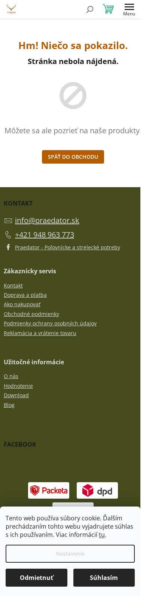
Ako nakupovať (22, 304)
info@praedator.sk (47, 220)
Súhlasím (104, 578)
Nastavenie (70, 553)
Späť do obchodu (73, 156)
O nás (11, 376)
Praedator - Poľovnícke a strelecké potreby (67, 247)
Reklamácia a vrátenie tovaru (40, 333)
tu (102, 534)
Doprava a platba (25, 294)
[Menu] (129, 9)
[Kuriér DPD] (97, 489)
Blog (9, 404)
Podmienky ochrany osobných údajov (50, 323)
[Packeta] (48, 489)
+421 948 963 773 (44, 234)
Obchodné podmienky (31, 313)
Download (16, 395)
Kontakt (13, 285)
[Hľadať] (89, 9)
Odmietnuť (36, 578)
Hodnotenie (18, 385)
